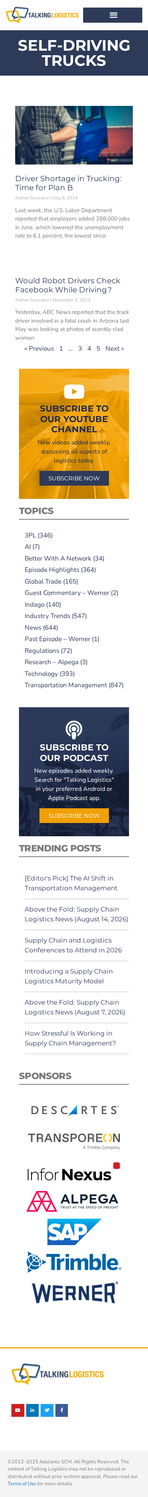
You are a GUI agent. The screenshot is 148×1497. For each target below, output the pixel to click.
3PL (30, 535)
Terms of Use (22, 1483)
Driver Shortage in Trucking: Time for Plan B (68, 183)
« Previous (39, 348)
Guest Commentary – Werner (67, 593)
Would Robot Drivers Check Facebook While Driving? (67, 285)
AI (28, 546)
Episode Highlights (52, 569)
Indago (34, 604)
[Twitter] (47, 1410)
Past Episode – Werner (57, 639)
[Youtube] (17, 1410)
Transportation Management (66, 685)
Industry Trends (47, 616)
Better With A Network (58, 558)
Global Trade (43, 581)
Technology (41, 673)
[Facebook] (61, 1410)
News (33, 627)
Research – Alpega (52, 662)
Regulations (42, 650)
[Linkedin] (32, 1410)
